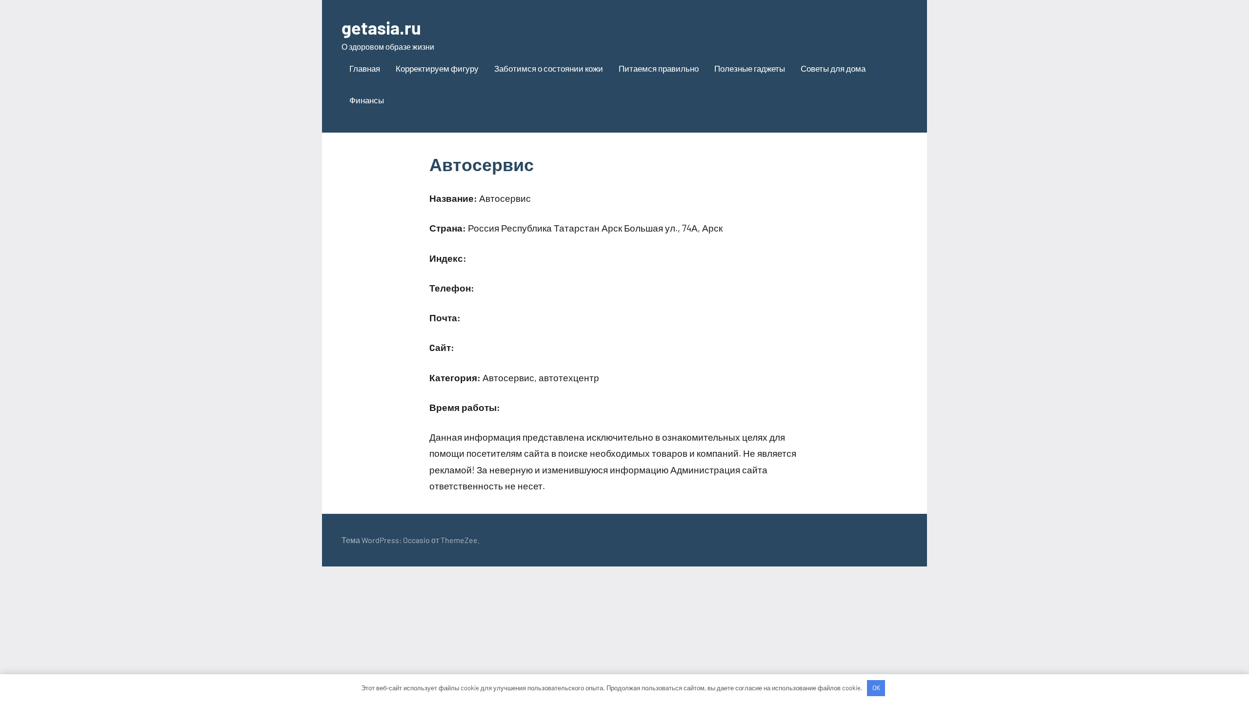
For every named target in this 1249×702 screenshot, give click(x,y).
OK (876, 688)
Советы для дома (833, 68)
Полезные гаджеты (749, 68)
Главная (364, 68)
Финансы (366, 100)
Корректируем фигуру (437, 68)
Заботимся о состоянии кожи (548, 68)
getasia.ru (381, 27)
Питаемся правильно (659, 68)
